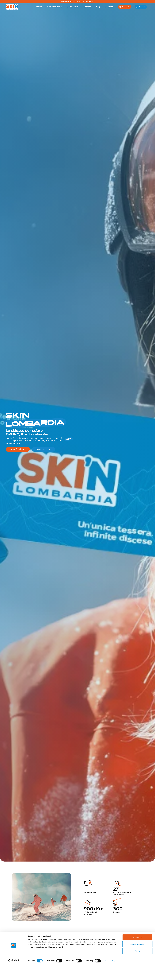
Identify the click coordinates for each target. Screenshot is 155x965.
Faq (98, 7)
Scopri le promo (43, 449)
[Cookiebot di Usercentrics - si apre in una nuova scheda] (13, 960)
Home (39, 7)
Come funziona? (18, 449)
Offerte (87, 7)
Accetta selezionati (137, 944)
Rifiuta (137, 951)
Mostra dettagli (110, 961)
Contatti (109, 7)
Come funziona (54, 7)
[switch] (59, 960)
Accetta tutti (137, 937)
